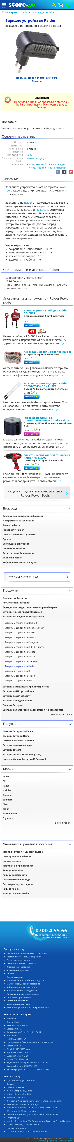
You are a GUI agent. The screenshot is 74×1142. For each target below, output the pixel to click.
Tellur (6, 808)
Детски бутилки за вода (16, 879)
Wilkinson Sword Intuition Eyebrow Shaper (27, 1131)
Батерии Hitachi (12, 749)
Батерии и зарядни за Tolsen (19, 675)
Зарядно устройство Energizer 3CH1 (24, 1032)
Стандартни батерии (15, 598)
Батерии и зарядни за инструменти (23, 616)
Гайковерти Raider (13, 529)
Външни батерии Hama (16, 735)
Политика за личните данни (61, 1141)
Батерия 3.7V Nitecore (17, 1025)
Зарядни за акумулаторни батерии (23, 516)
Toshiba (7, 790)
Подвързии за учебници (17, 856)
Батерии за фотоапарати (17, 695)
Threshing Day (13, 1117)
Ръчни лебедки (11, 525)
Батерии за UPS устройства (18, 691)
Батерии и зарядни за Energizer (21, 642)
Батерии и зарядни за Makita (19, 651)
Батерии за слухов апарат (17, 745)
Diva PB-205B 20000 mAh (18, 1049)
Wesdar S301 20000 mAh (18, 1059)
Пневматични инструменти (19, 534)
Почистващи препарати (18, 960)
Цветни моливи (12, 861)
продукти (18, 970)
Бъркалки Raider (12, 557)
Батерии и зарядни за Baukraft (20, 622)
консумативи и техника (21, 963)
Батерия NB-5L (14, 1028)
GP (4, 781)
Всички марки (62, 822)
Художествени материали (19, 966)
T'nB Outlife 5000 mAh (17, 1039)
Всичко (22, 990)
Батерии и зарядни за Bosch (19, 632)
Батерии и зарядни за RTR (18, 671)
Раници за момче (13, 870)
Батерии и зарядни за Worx (19, 680)
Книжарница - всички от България (27, 953)
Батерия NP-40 (14, 1045)
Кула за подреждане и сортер (21, 1080)
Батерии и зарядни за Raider (40, 12)
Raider (30, 154)
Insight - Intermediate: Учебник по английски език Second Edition (38, 1121)
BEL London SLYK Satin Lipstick (21, 1111)
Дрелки (7, 539)
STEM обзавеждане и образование (23, 983)
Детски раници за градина (18, 884)
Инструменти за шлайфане (18, 520)
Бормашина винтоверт (16, 543)
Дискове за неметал (14, 548)
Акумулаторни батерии (16, 602)
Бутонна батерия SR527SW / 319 (22, 1066)
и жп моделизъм (22, 987)
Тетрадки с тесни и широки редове (23, 851)
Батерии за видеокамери (17, 700)
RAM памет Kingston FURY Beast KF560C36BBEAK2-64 (32, 1107)
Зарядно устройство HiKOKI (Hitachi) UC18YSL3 (29, 1069)
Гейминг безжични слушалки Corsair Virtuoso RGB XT (32, 1114)
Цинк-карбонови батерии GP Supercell (24, 759)
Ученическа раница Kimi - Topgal (23, 1104)
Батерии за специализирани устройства (26, 686)
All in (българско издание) (19, 1090)
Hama (6, 785)
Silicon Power (10, 813)
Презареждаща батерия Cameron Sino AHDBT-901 (30, 1042)
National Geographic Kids (19, 1094)
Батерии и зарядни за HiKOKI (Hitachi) (24, 647)
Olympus (8, 818)
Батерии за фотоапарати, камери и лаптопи (28, 1007)
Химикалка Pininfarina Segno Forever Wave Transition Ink (34, 1100)
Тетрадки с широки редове (18, 865)
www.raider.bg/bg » (36, 158)
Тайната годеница (15, 1087)
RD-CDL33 (55, 26)
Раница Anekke (11, 888)
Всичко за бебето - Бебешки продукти (25, 980)
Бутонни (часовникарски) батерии (22, 611)
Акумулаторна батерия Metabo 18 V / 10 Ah (27, 1062)
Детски (15, 977)
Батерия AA (12, 1018)
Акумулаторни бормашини (18, 553)
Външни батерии (13, 705)
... (21, 12)
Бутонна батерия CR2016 (19, 1055)
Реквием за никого (16, 1097)
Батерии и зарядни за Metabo (20, 656)
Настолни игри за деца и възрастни (24, 956)
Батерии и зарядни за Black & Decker (24, 627)
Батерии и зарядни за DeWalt (20, 637)
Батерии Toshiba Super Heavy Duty (22, 754)
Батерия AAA (13, 1022)
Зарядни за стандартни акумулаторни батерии (30, 607)
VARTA (6, 776)
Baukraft (7, 799)
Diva (5, 804)
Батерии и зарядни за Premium (21, 661)
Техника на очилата (16, 1128)
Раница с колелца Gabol (16, 893)
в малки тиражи (23, 994)
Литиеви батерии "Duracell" (19, 740)
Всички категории (60, 714)
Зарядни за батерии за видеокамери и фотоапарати (33, 709)
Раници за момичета (15, 874)
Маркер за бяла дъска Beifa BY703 (23, 1124)
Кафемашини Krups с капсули (20, 562)
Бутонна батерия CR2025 (19, 1052)
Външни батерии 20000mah (18, 731)
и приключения (19, 997)
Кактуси (10, 1084)
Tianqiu (7, 795)
